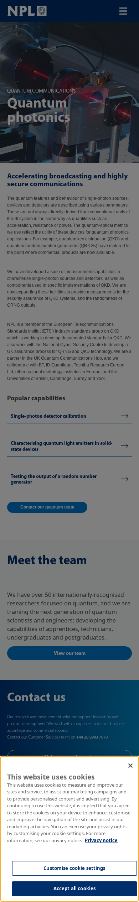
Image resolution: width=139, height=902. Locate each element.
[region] (69, 829)
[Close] (130, 765)
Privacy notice (101, 840)
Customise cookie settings (74, 868)
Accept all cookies (74, 888)
